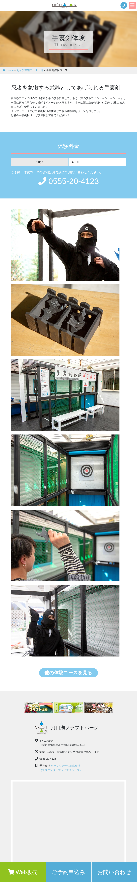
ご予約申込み (68, 872)
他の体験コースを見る (68, 672)
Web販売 (26, 872)
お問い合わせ (114, 872)
